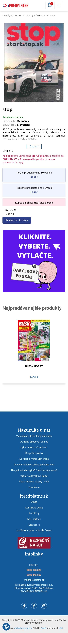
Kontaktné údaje (34, 507)
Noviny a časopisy (36, 15)
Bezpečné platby (34, 453)
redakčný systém (23, 628)
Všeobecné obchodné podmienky (34, 436)
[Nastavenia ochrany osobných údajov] (6, 627)
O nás (34, 501)
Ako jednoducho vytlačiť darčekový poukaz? (34, 470)
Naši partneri (34, 519)
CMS (43, 628)
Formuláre (34, 487)
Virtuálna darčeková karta (34, 475)
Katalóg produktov (11, 15)
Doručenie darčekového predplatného (34, 464)
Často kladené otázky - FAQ (34, 481)
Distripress (34, 524)
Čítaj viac (34, 146)
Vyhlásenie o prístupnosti (34, 447)
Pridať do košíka (16, 220)
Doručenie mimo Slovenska (34, 458)
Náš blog (34, 513)
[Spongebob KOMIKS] (34, 340)
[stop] (34, 62)
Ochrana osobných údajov (34, 441)
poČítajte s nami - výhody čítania (34, 530)
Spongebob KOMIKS (34, 366)
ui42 (61, 628)
